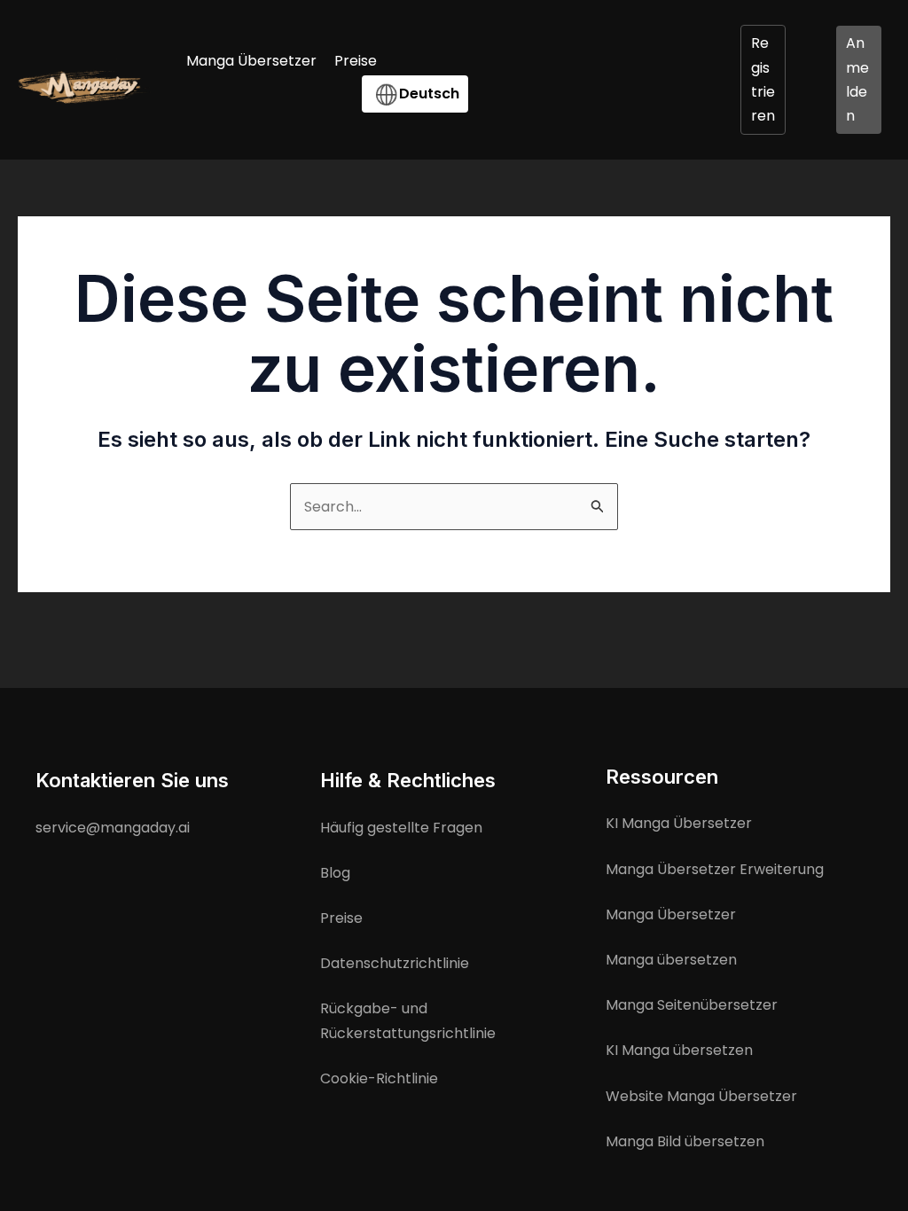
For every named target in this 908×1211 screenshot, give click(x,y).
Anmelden (857, 79)
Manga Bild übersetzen (685, 1141)
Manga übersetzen (671, 959)
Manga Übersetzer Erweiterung (715, 869)
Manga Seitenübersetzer (692, 1005)
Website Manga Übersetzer (701, 1096)
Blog (335, 873)
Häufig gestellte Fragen (401, 827)
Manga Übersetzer (671, 914)
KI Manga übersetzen (679, 1050)
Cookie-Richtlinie (379, 1078)
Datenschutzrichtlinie (394, 963)
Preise (341, 918)
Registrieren (763, 79)
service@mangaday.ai (112, 827)
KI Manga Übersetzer (679, 823)
